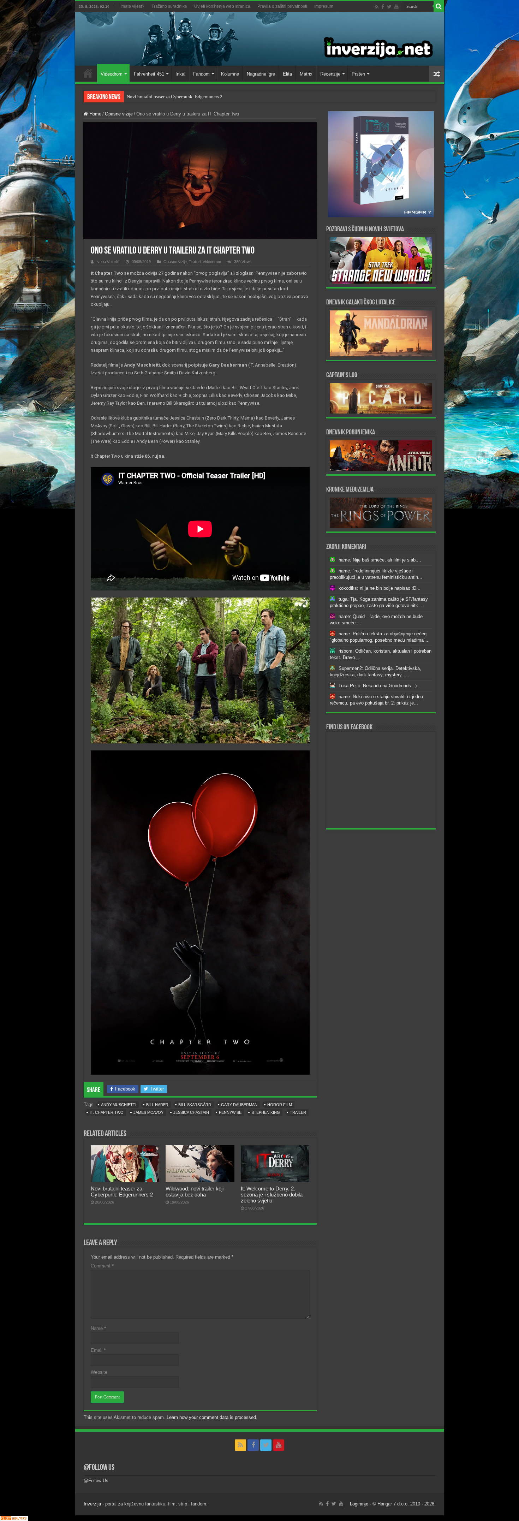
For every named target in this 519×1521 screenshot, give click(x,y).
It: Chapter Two (107, 1112)
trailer (298, 1112)
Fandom (201, 74)
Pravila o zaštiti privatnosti (282, 6)
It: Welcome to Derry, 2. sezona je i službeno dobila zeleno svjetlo (272, 1195)
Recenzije (330, 74)
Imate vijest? (132, 6)
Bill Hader (157, 1105)
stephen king (265, 1112)
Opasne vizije (119, 114)
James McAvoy (148, 1112)
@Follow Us (99, 1468)
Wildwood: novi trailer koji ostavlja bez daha (194, 1192)
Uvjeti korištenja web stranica (222, 6)
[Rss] (376, 6)
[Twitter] (389, 6)
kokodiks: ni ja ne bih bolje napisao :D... (379, 588)
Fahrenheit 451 (149, 74)
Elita (287, 74)
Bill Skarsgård (194, 1105)
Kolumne (230, 74)
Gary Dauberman (239, 1105)
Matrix (306, 74)
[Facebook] (383, 6)
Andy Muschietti (118, 1105)
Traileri (195, 262)
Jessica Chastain (191, 1112)
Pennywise (230, 1112)
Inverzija (92, 1504)
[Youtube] (396, 6)
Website (99, 1372)
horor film (279, 1105)
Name (98, 1328)
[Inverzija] (259, 39)
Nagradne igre (261, 74)
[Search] (439, 6)
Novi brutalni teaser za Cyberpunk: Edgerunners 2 (174, 96)
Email (98, 1350)
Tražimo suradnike (169, 6)
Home (88, 73)
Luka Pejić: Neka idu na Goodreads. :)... (380, 685)
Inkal (180, 74)
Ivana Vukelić (107, 262)
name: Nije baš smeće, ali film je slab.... (380, 560)
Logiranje (359, 1504)
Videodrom (112, 74)
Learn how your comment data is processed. (212, 1417)
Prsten (358, 74)
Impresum (323, 6)
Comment (102, 1266)
